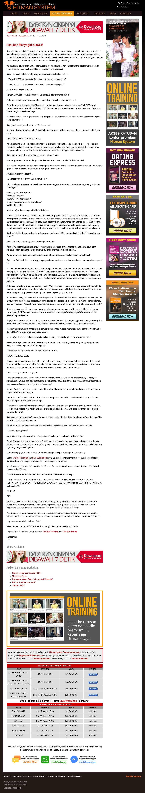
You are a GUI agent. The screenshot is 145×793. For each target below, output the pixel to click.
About (11, 776)
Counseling (34, 776)
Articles (42, 776)
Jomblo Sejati (18, 585)
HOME (14, 13)
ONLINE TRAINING (62, 13)
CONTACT (125, 13)
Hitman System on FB (123, 7)
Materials (14, 36)
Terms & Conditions (74, 776)
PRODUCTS (82, 13)
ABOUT (26, 13)
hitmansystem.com (72, 652)
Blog (47, 776)
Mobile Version (133, 776)
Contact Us (62, 776)
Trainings (18, 776)
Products (26, 776)
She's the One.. (19, 576)
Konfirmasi (53, 776)
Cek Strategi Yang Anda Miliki (26, 573)
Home (8, 36)
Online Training (20, 458)
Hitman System (56, 652)
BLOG (113, 13)
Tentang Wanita (24, 36)
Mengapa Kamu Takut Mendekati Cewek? (32, 579)
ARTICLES (99, 13)
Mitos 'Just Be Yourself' (24, 582)
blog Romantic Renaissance (31, 655)
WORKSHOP (41, 13)
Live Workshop (39, 458)
